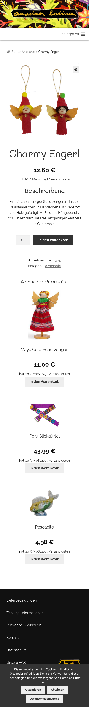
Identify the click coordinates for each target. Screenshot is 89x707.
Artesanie (28, 52)
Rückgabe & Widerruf (23, 625)
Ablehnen (57, 689)
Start (15, 52)
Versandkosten (60, 179)
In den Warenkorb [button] (44, 381)
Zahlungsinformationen (24, 613)
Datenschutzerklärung (44, 698)
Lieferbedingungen (21, 600)
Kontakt (12, 638)
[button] (76, 69)
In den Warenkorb (53, 240)
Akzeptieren (33, 689)
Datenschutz (16, 650)
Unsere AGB (16, 663)
